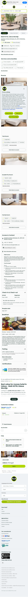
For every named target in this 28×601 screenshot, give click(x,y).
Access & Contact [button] (8, 235)
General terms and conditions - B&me (8, 575)
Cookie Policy (12, 109)
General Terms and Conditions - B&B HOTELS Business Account (13, 585)
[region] (14, 103)
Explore (14, 466)
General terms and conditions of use (8, 567)
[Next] (25, 430)
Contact (3, 511)
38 (24, 28)
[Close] (1, 2)
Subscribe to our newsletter (14, 501)
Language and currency (7, 483)
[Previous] (2, 430)
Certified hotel (6, 45)
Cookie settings (4, 581)
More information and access (7, 54)
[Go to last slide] (2, 124)
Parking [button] (4, 349)
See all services (4, 70)
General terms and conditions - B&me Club (9, 573)
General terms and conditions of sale (8, 569)
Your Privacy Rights (13, 116)
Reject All (18, 113)
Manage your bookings (6, 513)
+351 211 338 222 (15, 45)
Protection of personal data (6, 571)
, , (13, 39)
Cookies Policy (19, 108)
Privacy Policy (6, 109)
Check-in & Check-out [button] (10, 292)
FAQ (2, 509)
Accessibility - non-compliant (7, 587)
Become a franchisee (5, 524)
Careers (3, 526)
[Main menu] (2, 6)
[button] (13, 419)
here (11, 381)
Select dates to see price (14, 149)
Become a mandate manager (7, 522)
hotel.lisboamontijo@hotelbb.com (10, 48)
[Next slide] (25, 124)
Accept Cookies (9, 113)
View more (14, 399)
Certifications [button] (6, 364)
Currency (4, 492)
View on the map (16, 42)
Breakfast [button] (5, 315)
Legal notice (4, 583)
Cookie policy (4, 579)
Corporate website (5, 520)
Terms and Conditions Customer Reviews (9, 577)
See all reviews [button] (4, 427)
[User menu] (25, 6)
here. (19, 105)
